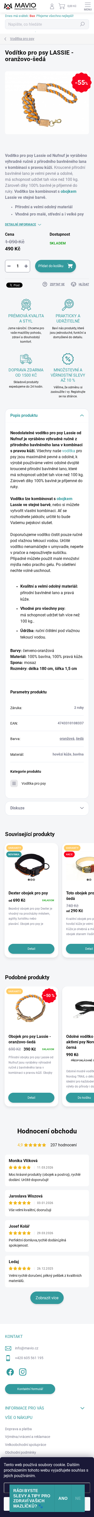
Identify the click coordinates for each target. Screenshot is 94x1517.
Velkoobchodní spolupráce (25, 1445)
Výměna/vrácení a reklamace (27, 1437)
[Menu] (87, 6)
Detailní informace (20, 224)
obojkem (68, 191)
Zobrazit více (47, 1298)
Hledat (82, 24)
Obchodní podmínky (20, 1452)
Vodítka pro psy (34, 783)
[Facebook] (9, 1371)
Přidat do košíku (50, 266)
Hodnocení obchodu (47, 1131)
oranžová (67, 739)
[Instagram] (22, 1371)
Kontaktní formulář (30, 1389)
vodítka (68, 450)
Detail (31, 949)
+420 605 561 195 (29, 1358)
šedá (80, 739)
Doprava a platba (18, 1429)
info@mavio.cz (26, 1348)
